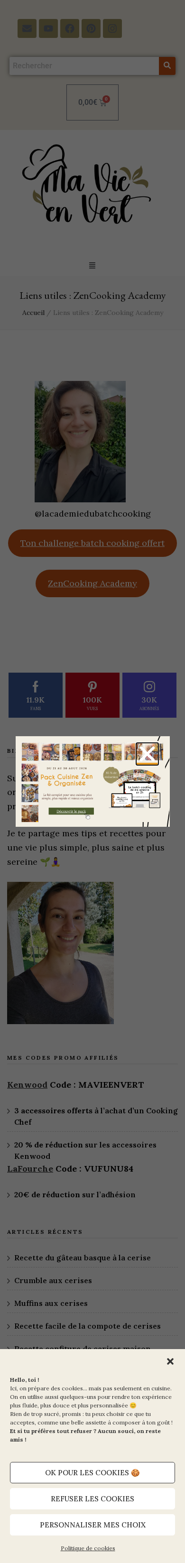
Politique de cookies (88, 1548)
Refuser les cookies (92, 1498)
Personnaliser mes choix (93, 1524)
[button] (170, 1361)
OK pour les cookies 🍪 (92, 1472)
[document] (92, 781)
